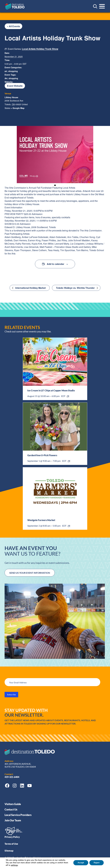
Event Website (15, 85)
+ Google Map (17, 108)
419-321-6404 (12, 777)
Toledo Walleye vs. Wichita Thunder (75, 287)
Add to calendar (55, 264)
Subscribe (11, 694)
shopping (13, 71)
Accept (81, 862)
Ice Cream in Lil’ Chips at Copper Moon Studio (51, 390)
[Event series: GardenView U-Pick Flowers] (69, 461)
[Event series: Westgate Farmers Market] (69, 526)
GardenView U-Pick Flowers (42, 455)
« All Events (13, 26)
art (6, 71)
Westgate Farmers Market (41, 520)
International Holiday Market (30, 287)
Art (6, 78)
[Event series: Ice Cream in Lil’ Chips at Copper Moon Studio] (68, 396)
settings (14, 865)
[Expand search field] (95, 6)
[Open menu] (102, 6)
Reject (96, 862)
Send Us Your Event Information (29, 572)
